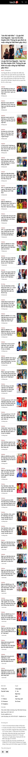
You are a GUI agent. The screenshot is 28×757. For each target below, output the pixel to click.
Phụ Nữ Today (5, 691)
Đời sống (3, 284)
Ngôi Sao (17, 694)
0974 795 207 (14, 716)
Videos (5, 699)
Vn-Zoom (17, 701)
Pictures (5, 701)
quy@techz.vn (8, 714)
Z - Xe (17, 691)
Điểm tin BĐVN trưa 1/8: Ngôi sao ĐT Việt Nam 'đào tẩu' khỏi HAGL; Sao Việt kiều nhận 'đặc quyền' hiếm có (8, 588)
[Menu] (26, 2)
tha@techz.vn (22, 716)
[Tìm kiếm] (21, 2)
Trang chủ (4, 688)
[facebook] (2, 751)
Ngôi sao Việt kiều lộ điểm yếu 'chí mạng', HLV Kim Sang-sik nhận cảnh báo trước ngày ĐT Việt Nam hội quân (8, 474)
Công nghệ (18, 688)
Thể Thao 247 (19, 699)
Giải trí (2, 70)
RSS (16, 696)
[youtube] (7, 751)
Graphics (5, 704)
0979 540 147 (10, 712)
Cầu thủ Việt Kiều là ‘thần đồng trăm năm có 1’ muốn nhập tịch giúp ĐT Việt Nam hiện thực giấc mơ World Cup (8, 289)
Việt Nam (3, 86)
